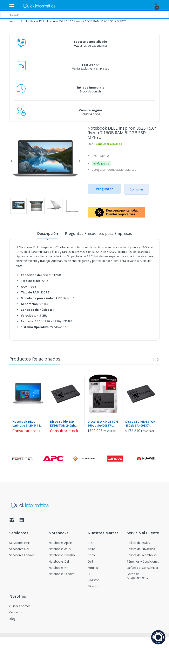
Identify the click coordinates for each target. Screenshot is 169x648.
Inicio (12, 21)
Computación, (116, 169)
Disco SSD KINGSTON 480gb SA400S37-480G (140, 423)
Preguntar (104, 189)
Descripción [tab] (47, 233)
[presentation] (153, 359)
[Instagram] (11, 521)
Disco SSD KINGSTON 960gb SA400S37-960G (103, 423)
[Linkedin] (21, 521)
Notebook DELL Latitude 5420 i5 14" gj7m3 (26, 423)
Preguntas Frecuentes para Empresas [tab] (98, 233)
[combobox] (84, 14)
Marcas (131, 169)
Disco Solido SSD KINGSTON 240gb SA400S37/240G (62, 423)
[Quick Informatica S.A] (39, 6)
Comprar (136, 189)
